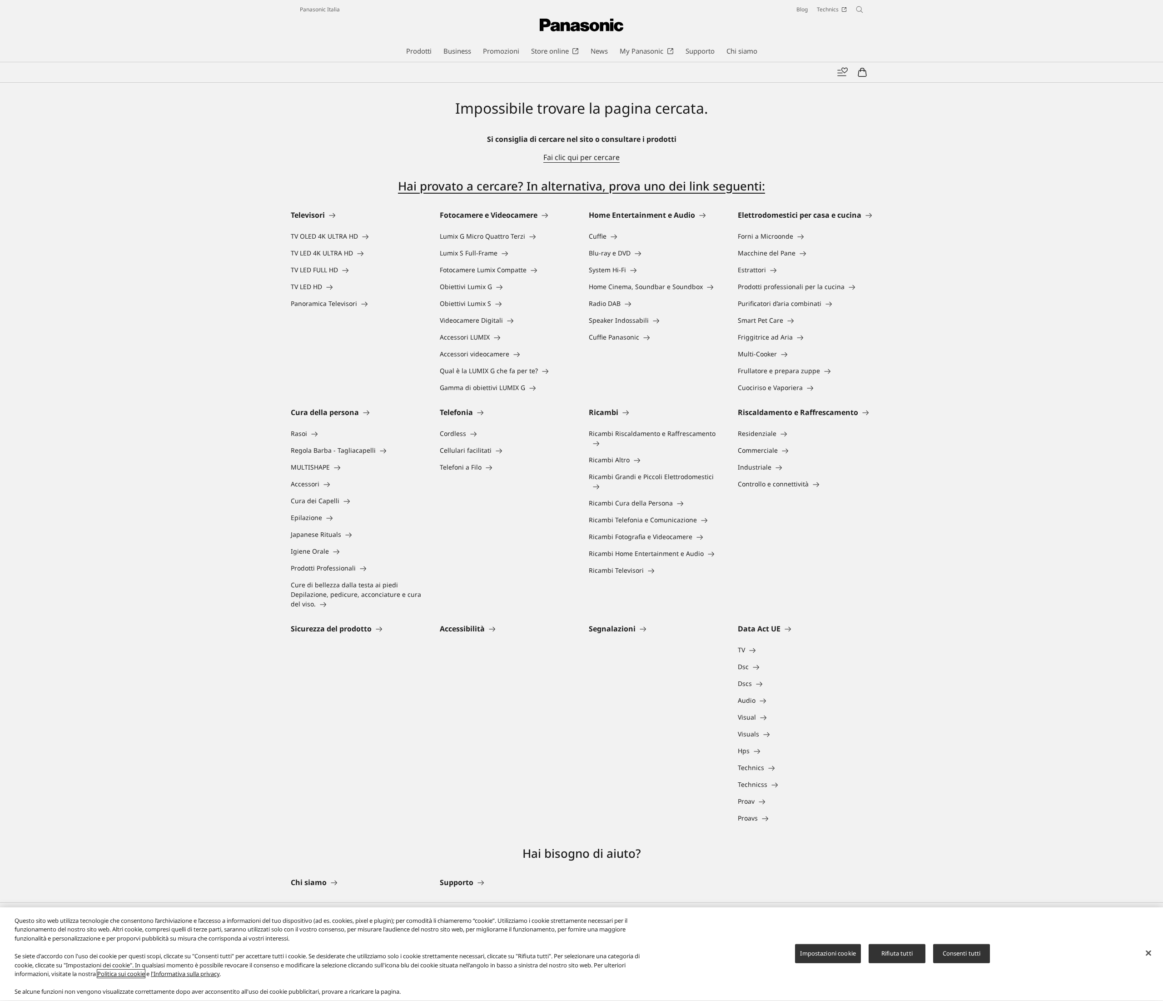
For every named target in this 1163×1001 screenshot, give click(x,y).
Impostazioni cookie (827, 953)
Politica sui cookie (121, 974)
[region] (581, 954)
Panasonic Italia (320, 9)
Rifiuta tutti (897, 953)
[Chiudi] (1148, 953)
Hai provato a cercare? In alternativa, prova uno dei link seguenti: (581, 186)
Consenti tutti (962, 953)
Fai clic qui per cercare (581, 157)
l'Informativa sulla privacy (185, 974)
